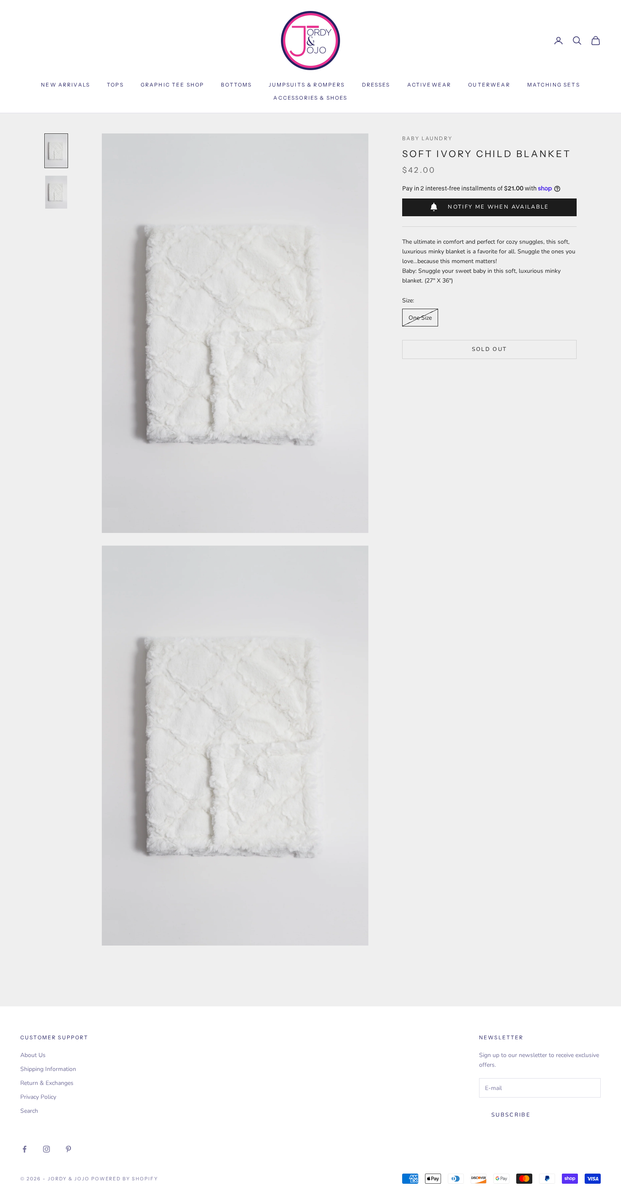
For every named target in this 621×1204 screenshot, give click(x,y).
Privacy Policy (38, 1097)
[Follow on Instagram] (46, 1149)
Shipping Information (48, 1069)
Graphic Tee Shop (172, 85)
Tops (115, 85)
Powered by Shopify (124, 1179)
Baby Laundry (427, 138)
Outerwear (489, 85)
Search (29, 1111)
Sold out (489, 349)
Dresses (376, 85)
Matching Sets (553, 85)
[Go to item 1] (56, 150)
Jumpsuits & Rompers (307, 85)
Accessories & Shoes (310, 98)
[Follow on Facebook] (24, 1149)
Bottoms (236, 85)
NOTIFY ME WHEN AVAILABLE (498, 206)
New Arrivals (65, 85)
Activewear (429, 85)
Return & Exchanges (47, 1083)
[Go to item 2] (56, 192)
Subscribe (511, 1115)
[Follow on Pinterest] (68, 1149)
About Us (33, 1055)
